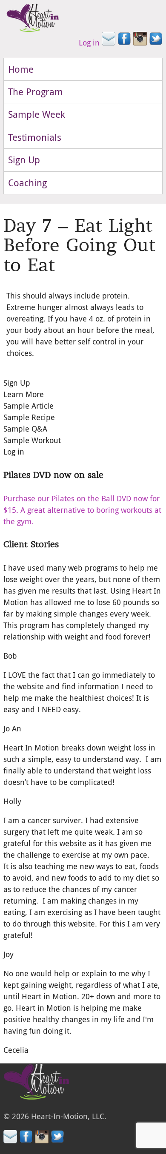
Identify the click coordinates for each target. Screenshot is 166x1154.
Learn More (23, 394)
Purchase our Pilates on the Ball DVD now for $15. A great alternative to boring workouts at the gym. (82, 509)
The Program (35, 91)
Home (21, 69)
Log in (89, 42)
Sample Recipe (29, 417)
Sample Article (28, 406)
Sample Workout (32, 440)
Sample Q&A (25, 429)
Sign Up (24, 159)
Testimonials (34, 137)
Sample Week (36, 114)
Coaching (27, 182)
